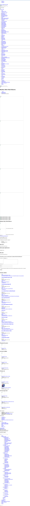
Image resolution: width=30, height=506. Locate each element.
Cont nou (3, 2)
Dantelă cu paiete (4, 32)
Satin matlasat (6, 491)
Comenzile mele (4, 417)
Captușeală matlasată (4, 47)
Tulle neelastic (3, 76)
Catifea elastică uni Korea (5, 51)
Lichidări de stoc (4, 81)
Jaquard (2, 52)
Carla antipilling (7, 481)
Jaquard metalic (3, 54)
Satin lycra (3, 70)
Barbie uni (3, 36)
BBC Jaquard (3, 53)
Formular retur (3, 426)
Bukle (2, 44)
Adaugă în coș (3, 280)
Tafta (2, 72)
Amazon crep (3, 35)
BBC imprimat (3, 14)
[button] (1, 5)
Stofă (2, 40)
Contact (2, 84)
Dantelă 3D (3, 29)
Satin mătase (3, 69)
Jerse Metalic (3, 58)
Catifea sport (3, 49)
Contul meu (3, 1)
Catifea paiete (6, 474)
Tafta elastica (3, 73)
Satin (2, 68)
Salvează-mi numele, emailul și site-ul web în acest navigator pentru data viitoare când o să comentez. (13, 268)
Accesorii (4, 499)
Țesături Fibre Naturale (4, 12)
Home (2, 10)
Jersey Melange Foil (4, 61)
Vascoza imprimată (4, 26)
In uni (2, 17)
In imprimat (3, 16)
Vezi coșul (1, 432)
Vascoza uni (3, 19)
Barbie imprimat (4, 22)
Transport (3, 425)
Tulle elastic (6, 495)
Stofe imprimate (7, 464)
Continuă (4, 432)
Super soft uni (3, 65)
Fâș (3, 498)
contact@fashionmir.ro (9, 413)
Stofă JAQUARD (4, 42)
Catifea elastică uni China (5, 50)
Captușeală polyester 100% (5, 46)
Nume (1, 265)
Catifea (4, 471)
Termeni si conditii (4, 422)
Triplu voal (3, 64)
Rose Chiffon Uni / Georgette (5, 63)
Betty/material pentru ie (7, 440)
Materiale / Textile (4, 11)
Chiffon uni (6, 484)
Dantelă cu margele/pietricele (5, 31)
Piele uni (3, 67)
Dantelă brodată (3, 30)
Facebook (1, 428)
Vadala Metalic (3, 39)
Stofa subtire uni (4, 41)
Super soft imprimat (7, 449)
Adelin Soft (6, 458)
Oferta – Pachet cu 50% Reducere (6, 82)
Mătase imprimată (4, 24)
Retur (2, 83)
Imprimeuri (3, 20)
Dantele (2, 28)
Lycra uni (3, 77)
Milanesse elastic (7, 470)
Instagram (4, 428)
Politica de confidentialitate (5, 423)
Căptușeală (3, 45)
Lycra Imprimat (6, 446)
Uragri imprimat (4, 25)
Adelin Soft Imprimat (4, 21)
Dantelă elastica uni (4, 33)
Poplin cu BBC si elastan (5, 18)
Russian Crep (3, 27)
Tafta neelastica (3, 74)
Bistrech (6, 460)
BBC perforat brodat (4, 13)
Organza (3, 78)
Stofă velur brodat (4, 43)
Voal (2, 62)
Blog (2, 424)
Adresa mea (3, 418)
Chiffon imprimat (4, 23)
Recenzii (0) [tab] (3, 242)
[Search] (7, 434)
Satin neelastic (3, 71)
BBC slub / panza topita (4, 15)
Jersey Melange (3, 60)
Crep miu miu (6, 461)
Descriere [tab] (3, 241)
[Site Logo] (4, 4)
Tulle (2, 75)
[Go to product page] (16, 308)
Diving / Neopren (7, 480)
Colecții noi (3, 80)
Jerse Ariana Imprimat (7, 478)
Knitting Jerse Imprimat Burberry (6, 57)
